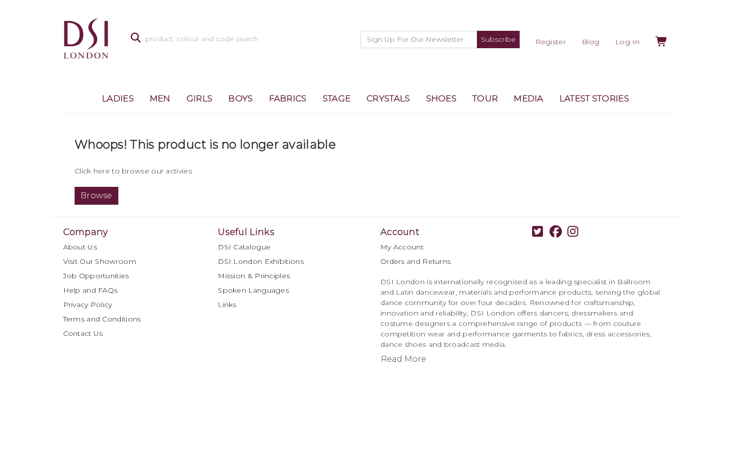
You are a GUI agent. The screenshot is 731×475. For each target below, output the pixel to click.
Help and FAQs (90, 290)
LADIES (118, 98)
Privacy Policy (87, 304)
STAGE (337, 98)
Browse (96, 195)
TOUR (485, 98)
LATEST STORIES (594, 98)
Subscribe (498, 39)
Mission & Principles (254, 275)
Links (227, 304)
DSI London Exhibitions (261, 261)
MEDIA (529, 98)
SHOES (441, 98)
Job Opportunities (96, 275)
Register (551, 41)
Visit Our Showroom (99, 261)
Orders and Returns (415, 261)
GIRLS (199, 98)
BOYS (240, 98)
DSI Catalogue (244, 246)
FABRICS (288, 98)
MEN (160, 98)
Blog (590, 41)
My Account (402, 246)
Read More (403, 359)
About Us (80, 246)
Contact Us (83, 333)
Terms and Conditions (102, 319)
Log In (627, 41)
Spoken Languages (253, 290)
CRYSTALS (388, 98)
